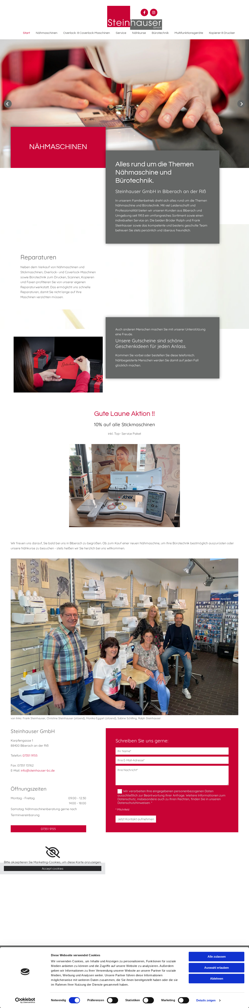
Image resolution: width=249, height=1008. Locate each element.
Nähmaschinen (46, 32)
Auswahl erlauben (216, 967)
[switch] (112, 1000)
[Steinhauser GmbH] (134, 18)
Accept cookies (52, 868)
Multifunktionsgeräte (188, 32)
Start (26, 32)
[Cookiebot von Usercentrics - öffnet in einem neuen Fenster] (25, 1000)
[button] (48, 828)
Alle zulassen (217, 956)
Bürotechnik (160, 32)
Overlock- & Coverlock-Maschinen (86, 32)
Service (121, 32)
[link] (52, 852)
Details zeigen (206, 1000)
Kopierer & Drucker (222, 32)
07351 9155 (30, 755)
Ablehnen (216, 978)
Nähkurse (139, 32)
